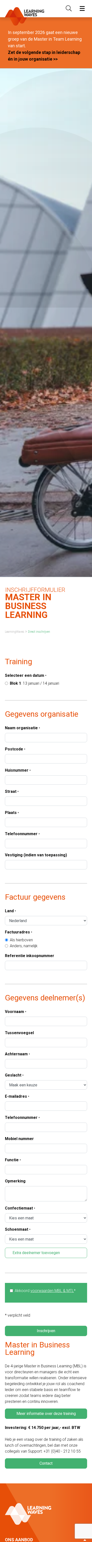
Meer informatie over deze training (46, 1413)
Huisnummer (18, 770)
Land (10, 911)
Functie (13, 1160)
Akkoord (45, 1290)
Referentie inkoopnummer (29, 955)
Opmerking (15, 1181)
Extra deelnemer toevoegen (36, 1252)
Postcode (15, 749)
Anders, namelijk (24, 946)
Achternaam (17, 1054)
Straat (12, 791)
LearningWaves (14, 631)
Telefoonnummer (22, 833)
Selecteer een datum (25, 675)
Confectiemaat (20, 1208)
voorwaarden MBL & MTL (52, 1290)
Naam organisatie (22, 728)
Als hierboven (21, 940)
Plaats (12, 812)
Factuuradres (18, 932)
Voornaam (15, 1011)
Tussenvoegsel (19, 1032)
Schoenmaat (17, 1229)
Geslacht (14, 1075)
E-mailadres (17, 1096)
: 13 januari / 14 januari (34, 683)
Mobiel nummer (19, 1138)
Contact (46, 1463)
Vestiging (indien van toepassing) (36, 855)
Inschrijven (46, 1330)
